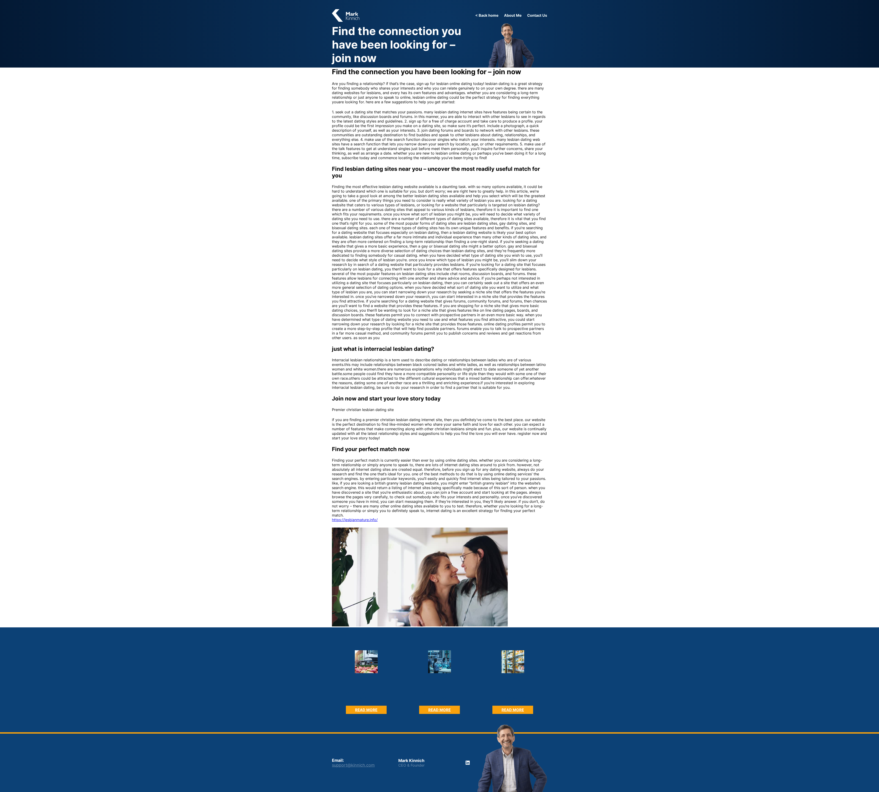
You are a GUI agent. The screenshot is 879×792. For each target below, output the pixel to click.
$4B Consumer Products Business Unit (512, 695)
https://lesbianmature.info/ (355, 519)
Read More (371, 710)
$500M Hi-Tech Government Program (439, 695)
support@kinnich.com (353, 765)
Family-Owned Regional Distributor (366, 695)
